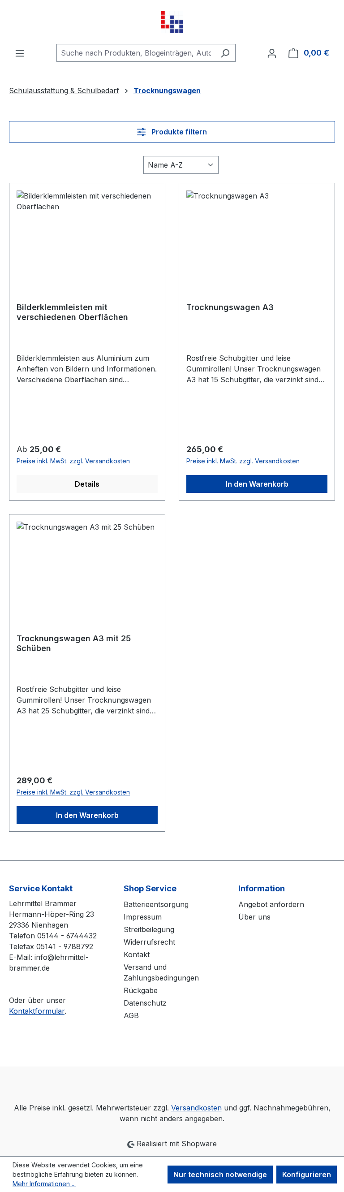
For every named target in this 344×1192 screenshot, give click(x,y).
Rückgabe (141, 990)
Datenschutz (145, 1002)
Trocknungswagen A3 (230, 307)
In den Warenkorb (257, 483)
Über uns (254, 916)
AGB (131, 1015)
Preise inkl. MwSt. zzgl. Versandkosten (73, 461)
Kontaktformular (36, 1010)
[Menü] (19, 53)
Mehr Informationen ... (44, 1184)
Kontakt (137, 954)
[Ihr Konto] (272, 53)
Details (87, 483)
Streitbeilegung (149, 929)
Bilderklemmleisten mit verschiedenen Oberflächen (72, 312)
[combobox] (135, 53)
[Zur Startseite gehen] (172, 22)
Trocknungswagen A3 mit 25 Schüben (74, 643)
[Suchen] (225, 53)
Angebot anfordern (271, 904)
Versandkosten (196, 1107)
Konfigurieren (306, 1174)
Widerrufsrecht (149, 941)
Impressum (143, 916)
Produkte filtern (178, 131)
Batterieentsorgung (156, 904)
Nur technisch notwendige (220, 1174)
